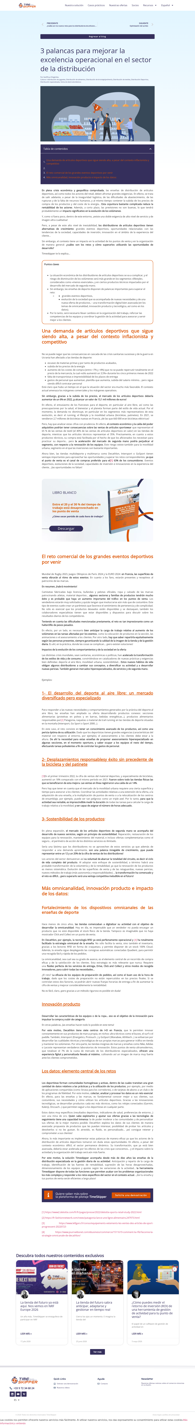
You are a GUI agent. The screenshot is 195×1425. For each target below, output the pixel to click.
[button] (150, 149)
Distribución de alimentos (75, 79)
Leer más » (26, 1333)
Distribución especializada (50, 82)
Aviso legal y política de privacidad (166, 1415)
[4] (135, 939)
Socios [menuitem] (135, 5)
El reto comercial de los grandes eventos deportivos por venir (79, 172)
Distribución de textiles (121, 79)
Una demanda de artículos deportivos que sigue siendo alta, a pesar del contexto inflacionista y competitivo (97, 162)
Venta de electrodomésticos (71, 82)
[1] (111, 460)
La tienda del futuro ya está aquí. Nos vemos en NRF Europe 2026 (39, 1306)
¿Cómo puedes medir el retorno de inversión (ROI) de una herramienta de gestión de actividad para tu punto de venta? (152, 1309)
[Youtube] (18, 1394)
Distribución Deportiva (139, 79)
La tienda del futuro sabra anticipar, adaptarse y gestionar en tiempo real (94, 1306)
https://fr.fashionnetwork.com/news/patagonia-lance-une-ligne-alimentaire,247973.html (92, 1217)
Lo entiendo (19, 1423)
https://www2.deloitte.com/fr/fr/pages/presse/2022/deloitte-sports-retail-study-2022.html (93, 1212)
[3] (43, 776)
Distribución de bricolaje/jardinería (99, 79)
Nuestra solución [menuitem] (74, 5)
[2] (62, 720)
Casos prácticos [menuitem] (96, 5)
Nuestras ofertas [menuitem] (118, 5)
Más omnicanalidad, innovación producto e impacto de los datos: (81, 177)
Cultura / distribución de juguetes (52, 79)
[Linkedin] (12, 1394)
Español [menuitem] (165, 5)
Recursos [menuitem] (148, 5)
